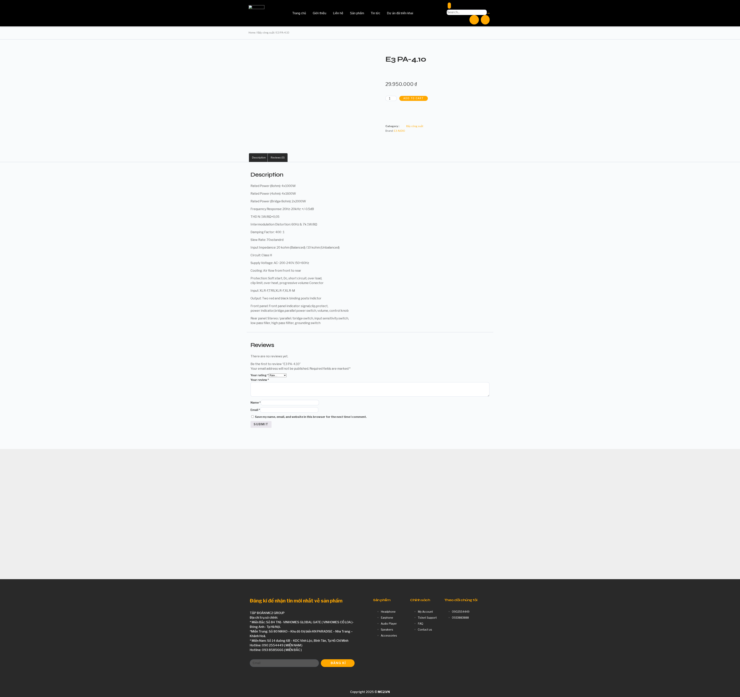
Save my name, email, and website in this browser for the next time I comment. (311, 417)
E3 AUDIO (399, 130)
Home (252, 32)
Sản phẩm (357, 13)
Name (256, 402)
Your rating (260, 375)
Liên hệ (338, 13)
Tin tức (375, 13)
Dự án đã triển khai (400, 13)
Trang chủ (299, 13)
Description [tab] (259, 157)
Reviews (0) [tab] (278, 157)
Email (255, 410)
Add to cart (413, 98)
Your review (260, 380)
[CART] (485, 19)
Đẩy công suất (265, 32)
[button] (389, 115)
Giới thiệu (319, 13)
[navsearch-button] (449, 6)
